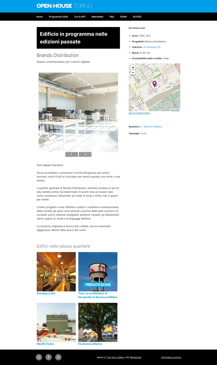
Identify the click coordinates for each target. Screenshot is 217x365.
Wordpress (135, 357)
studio (143, 133)
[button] (154, 84)
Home (39, 16)
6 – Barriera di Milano (151, 126)
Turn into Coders (115, 357)
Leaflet (176, 109)
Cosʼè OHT (79, 16)
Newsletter (97, 16)
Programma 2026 (58, 16)
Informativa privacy (171, 357)
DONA (123, 16)
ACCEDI (137, 16)
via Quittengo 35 (151, 47)
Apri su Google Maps (139, 112)
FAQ (112, 16)
